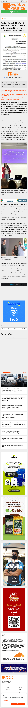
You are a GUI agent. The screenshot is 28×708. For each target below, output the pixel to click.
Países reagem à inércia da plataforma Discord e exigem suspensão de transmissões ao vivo (12, 407)
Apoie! (20, 692)
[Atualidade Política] (14, 9)
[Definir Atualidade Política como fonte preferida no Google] (13, 74)
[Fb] (9, 1)
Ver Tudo (24, 372)
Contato (8, 692)
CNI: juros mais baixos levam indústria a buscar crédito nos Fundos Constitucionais (13, 98)
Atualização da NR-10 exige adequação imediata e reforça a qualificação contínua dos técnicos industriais (13, 424)
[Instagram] (1, 1)
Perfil (8, 687)
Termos (8, 689)
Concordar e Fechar (18, 703)
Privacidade (20, 687)
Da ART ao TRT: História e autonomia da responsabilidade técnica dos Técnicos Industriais (12, 382)
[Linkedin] (4, 1)
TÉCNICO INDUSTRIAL (6, 372)
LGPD (20, 689)
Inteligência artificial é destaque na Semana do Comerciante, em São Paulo (13, 91)
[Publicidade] (14, 284)
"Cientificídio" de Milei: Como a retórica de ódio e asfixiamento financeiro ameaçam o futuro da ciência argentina (12, 416)
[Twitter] (6, 1)
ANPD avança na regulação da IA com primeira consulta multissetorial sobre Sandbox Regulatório (13, 398)
